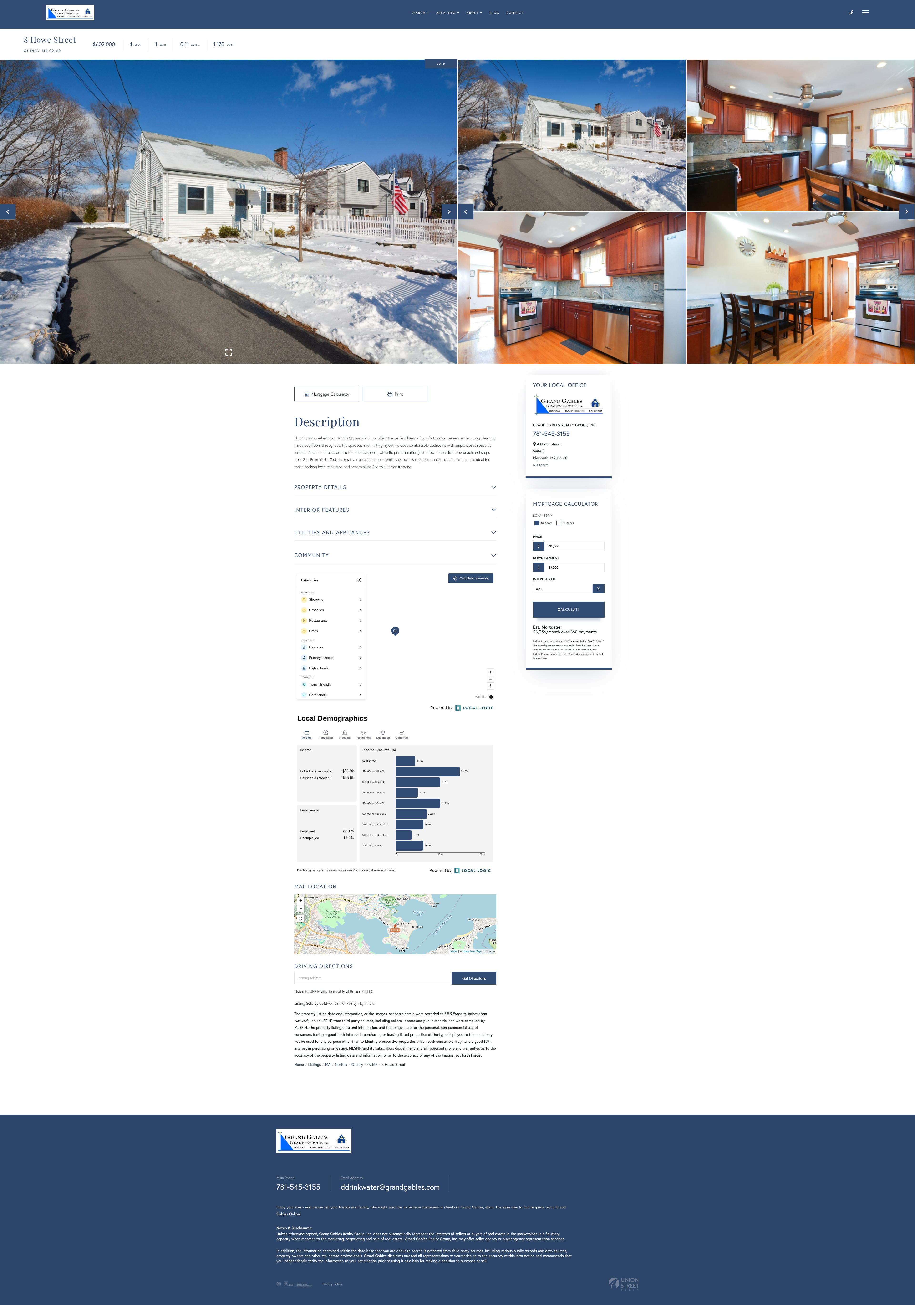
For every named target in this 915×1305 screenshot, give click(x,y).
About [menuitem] (473, 13)
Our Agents (540, 465)
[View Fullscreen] (300, 918)
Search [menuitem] (419, 13)
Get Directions (474, 978)
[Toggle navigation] (865, 12)
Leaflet (454, 951)
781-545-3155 (551, 434)
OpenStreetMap (472, 951)
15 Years (568, 523)
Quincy (357, 1064)
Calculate (569, 609)
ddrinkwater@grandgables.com (390, 1187)
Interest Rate (544, 579)
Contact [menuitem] (515, 13)
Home (299, 1064)
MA (328, 1064)
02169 (372, 1064)
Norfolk (341, 1064)
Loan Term (543, 515)
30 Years (546, 523)
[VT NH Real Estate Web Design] (624, 1284)
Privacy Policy (332, 1284)
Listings (314, 1064)
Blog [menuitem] (494, 13)
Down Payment (546, 558)
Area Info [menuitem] (446, 13)
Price (537, 537)
